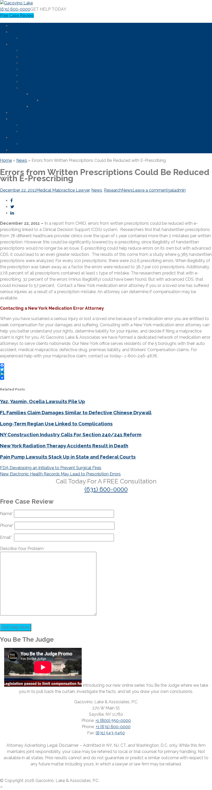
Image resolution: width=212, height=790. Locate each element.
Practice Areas (24, 44)
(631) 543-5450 (110, 732)
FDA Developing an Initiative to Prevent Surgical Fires (50, 467)
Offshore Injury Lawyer (42, 63)
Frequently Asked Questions (47, 143)
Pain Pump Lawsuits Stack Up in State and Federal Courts (68, 457)
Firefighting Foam (47, 106)
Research (113, 190)
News (15, 119)
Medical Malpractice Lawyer (62, 190)
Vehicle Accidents (38, 75)
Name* (7, 513)
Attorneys (30, 38)
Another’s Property (38, 81)
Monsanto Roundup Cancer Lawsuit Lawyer (83, 100)
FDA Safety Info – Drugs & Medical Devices (62, 125)
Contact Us (21, 150)
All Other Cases (35, 87)
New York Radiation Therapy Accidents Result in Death (64, 445)
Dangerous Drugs (37, 50)
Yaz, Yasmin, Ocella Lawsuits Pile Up (42, 401)
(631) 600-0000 (15, 9)
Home (16, 25)
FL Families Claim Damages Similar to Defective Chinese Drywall (76, 412)
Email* (7, 537)
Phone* (7, 525)
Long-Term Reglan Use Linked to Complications (56, 423)
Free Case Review (17, 15)
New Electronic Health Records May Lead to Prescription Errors (60, 474)
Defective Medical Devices (46, 56)
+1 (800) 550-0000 (113, 720)
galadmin (177, 190)
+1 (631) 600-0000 (113, 726)
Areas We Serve (25, 112)
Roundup (40, 94)
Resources (20, 137)
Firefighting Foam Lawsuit (45, 131)
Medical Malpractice (40, 69)
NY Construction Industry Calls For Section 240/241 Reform (70, 434)
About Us (19, 32)
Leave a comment (150, 190)
